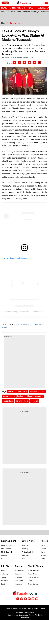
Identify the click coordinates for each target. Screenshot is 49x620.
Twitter (4, 328)
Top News (25, 545)
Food (3, 584)
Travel (3, 577)
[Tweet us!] (21, 598)
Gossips (4, 555)
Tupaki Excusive (34, 574)
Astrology (4, 574)
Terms (42, 608)
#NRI (13, 12)
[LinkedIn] (29, 62)
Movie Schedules (7, 552)
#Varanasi (5, 12)
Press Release (6, 549)
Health (3, 571)
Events (43, 552)
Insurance (18, 584)
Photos (44, 540)
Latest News (28, 540)
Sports (18, 566)
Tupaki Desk (10, 57)
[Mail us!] (36, 598)
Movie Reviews (6, 545)
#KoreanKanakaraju (31, 12)
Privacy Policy (33, 608)
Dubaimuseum (9, 396)
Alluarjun (12, 391)
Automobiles (19, 571)
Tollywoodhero (22, 401)
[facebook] (14, 62)
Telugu (5, 3)
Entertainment (17, 8)
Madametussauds (37, 391)
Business (18, 577)
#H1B (19, 12)
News (30, 8)
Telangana (25, 555)
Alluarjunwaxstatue (35, 396)
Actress (43, 549)
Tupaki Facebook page (23, 324)
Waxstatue (22, 391)
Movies (43, 555)
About (8, 608)
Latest (43, 545)
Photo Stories (33, 584)
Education (4, 581)
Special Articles (33, 577)
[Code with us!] (33, 598)
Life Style (6, 566)
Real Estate (19, 581)
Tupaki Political (33, 571)
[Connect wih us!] (29, 598)
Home (4, 8)
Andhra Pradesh (27, 552)
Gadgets (18, 574)
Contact (14, 608)
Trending (25, 549)
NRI (23, 559)
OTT (2, 559)
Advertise (22, 608)
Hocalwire (30, 612)
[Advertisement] (24, 363)
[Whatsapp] (24, 62)
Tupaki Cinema (35, 566)
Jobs (30, 581)
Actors (43, 559)
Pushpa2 (21, 396)
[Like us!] (17, 598)
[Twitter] (19, 62)
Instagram (37, 324)
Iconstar (34, 401)
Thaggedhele (8, 401)
